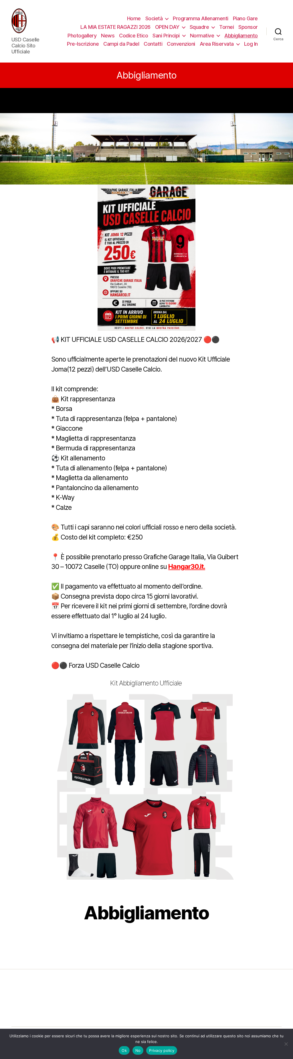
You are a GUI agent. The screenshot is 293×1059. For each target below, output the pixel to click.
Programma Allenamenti (200, 18)
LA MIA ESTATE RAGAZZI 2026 (115, 27)
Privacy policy (161, 1050)
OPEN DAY (167, 27)
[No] (286, 1044)
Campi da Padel (121, 44)
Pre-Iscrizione (83, 44)
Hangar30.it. (186, 567)
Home (134, 18)
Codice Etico (133, 36)
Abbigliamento (241, 36)
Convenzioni (181, 44)
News (107, 36)
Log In (251, 44)
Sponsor (248, 27)
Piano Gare (245, 18)
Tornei (226, 27)
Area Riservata (217, 44)
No (138, 1050)
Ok (124, 1050)
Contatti (153, 44)
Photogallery (82, 36)
